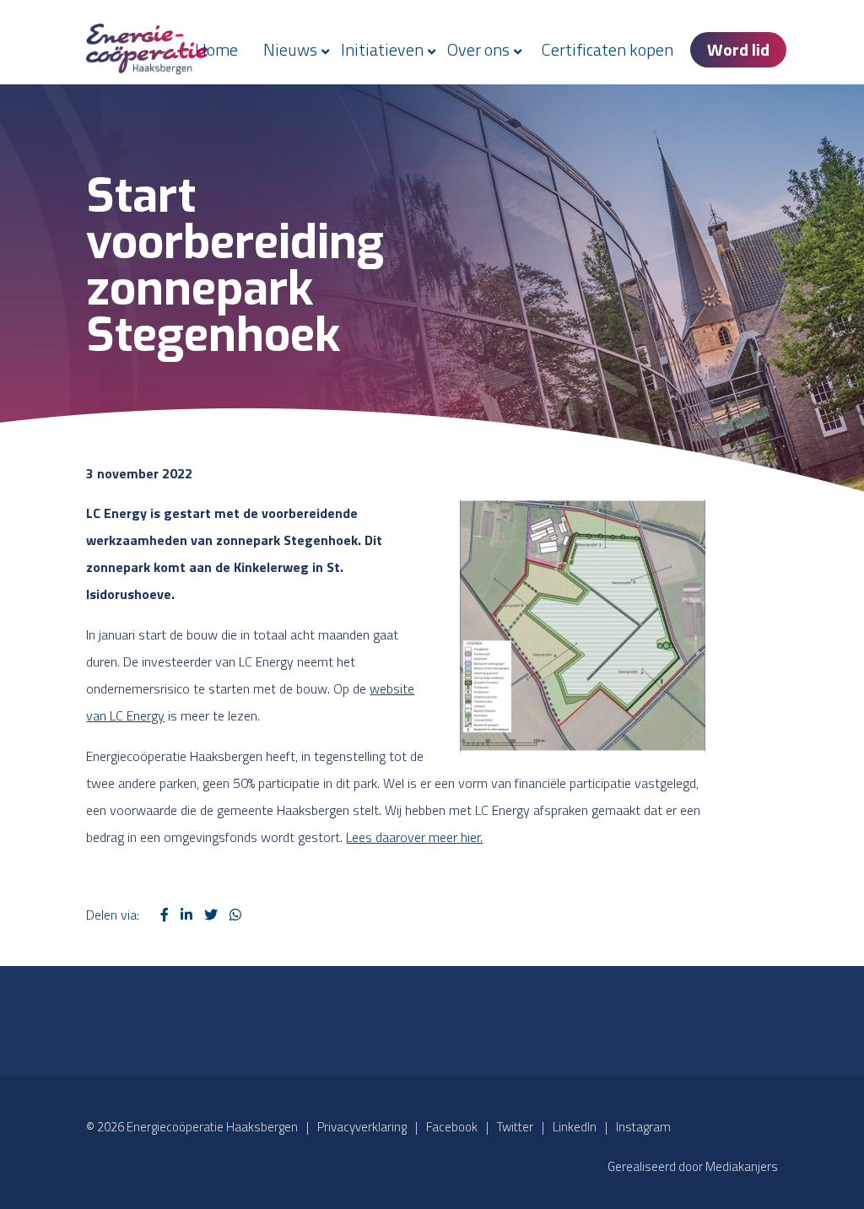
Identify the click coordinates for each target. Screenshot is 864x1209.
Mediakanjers (741, 1166)
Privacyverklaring (362, 1126)
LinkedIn (575, 1126)
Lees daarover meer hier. (414, 837)
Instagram (643, 1126)
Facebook (452, 1126)
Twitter (515, 1126)
